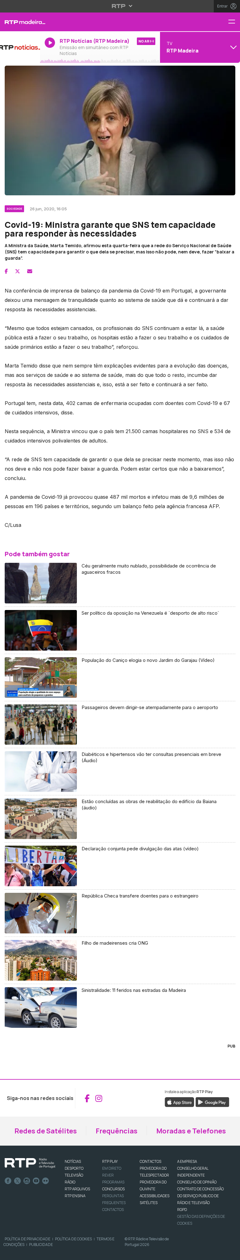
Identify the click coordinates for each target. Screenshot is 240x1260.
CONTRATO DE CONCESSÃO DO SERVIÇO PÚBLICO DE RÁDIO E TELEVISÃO (200, 1195)
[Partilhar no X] (17, 271)
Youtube (36, 1181)
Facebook (8, 1181)
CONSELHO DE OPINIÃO (197, 1182)
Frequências (117, 1131)
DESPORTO (74, 1168)
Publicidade (41, 1244)
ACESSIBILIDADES (154, 1195)
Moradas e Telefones (191, 1131)
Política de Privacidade (27, 1239)
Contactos (113, 1209)
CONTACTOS (150, 1161)
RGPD (182, 1209)
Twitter (17, 1181)
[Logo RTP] (30, 1163)
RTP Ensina (75, 1195)
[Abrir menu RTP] (120, 6)
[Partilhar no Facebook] (6, 271)
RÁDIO (70, 1182)
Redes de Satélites (45, 1131)
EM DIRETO (111, 1168)
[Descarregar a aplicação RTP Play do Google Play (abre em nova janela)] (212, 1101)
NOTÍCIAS (73, 1161)
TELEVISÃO (74, 1175)
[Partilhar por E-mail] (29, 271)
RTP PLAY (110, 1161)
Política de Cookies (73, 1239)
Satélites (149, 1202)
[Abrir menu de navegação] (234, 22)
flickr (45, 1181)
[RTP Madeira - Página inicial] (20, 21)
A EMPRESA (187, 1161)
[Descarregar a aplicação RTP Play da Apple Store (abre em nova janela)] (179, 1101)
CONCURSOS (113, 1189)
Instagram (26, 1181)
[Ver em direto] (20, 47)
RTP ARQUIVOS (77, 1189)
